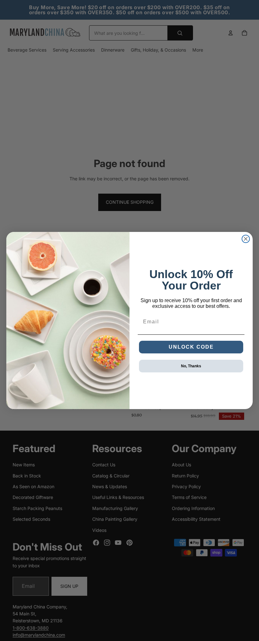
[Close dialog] (246, 239)
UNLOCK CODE (191, 347)
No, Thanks (191, 366)
